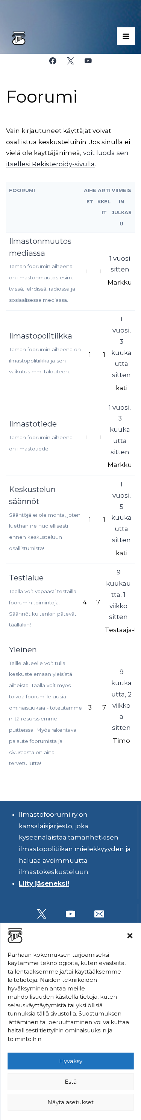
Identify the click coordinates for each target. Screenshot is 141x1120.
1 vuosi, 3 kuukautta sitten (120, 430)
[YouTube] (88, 61)
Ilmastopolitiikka (40, 335)
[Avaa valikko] (126, 36)
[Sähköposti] (99, 913)
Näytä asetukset (70, 1102)
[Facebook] (53, 61)
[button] (129, 936)
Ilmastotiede (33, 423)
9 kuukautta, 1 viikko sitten (118, 594)
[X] (70, 61)
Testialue (26, 577)
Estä (71, 1081)
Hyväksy (70, 1061)
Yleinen (23, 649)
